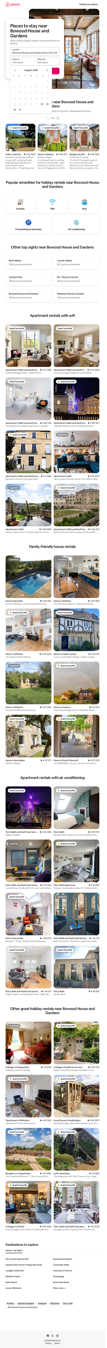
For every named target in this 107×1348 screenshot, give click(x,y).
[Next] (57, 118)
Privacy (48, 1343)
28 (42, 104)
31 (20, 109)
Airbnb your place (88, 4)
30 (15, 109)
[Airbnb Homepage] (13, 4)
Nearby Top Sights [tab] (14, 1250)
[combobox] (34, 52)
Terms (57, 1343)
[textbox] (22, 62)
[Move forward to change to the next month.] (47, 70)
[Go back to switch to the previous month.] (15, 70)
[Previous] (47, 118)
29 (47, 104)
